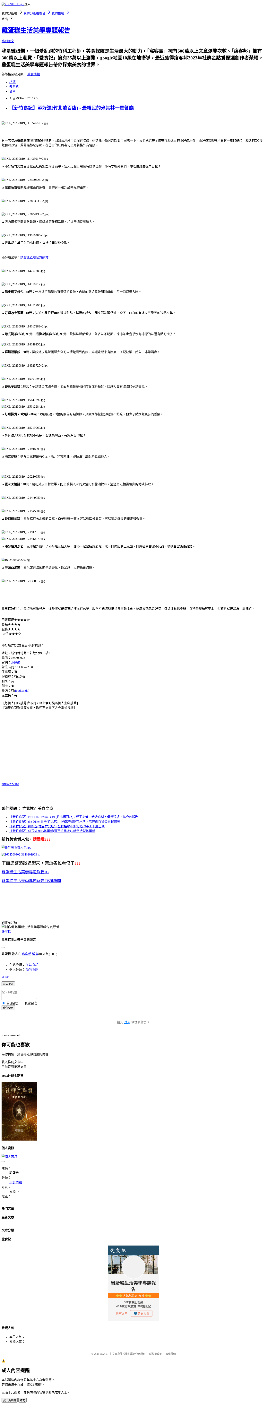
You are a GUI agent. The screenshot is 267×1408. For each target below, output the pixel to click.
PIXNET (104, 1353)
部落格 (14, 86)
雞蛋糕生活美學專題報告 (36, 30)
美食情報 (33, 74)
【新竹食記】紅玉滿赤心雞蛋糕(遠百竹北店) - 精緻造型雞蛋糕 (52, 831)
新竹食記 (32, 969)
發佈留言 (8, 1007)
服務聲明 (171, 1353)
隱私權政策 (155, 1353)
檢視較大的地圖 (10, 784)
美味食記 (32, 965)
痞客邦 (26, 954)
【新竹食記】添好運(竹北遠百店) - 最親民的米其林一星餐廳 (71, 107)
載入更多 (8, 984)
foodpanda (21, 690)
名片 (12, 91)
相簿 (12, 82)
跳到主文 (8, 41)
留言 (35, 954)
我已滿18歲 (9, 1400)
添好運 (15, 662)
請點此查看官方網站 (34, 257)
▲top (5, 976)
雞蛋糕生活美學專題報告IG (25, 872)
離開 (22, 1400)
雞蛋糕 (6, 931)
